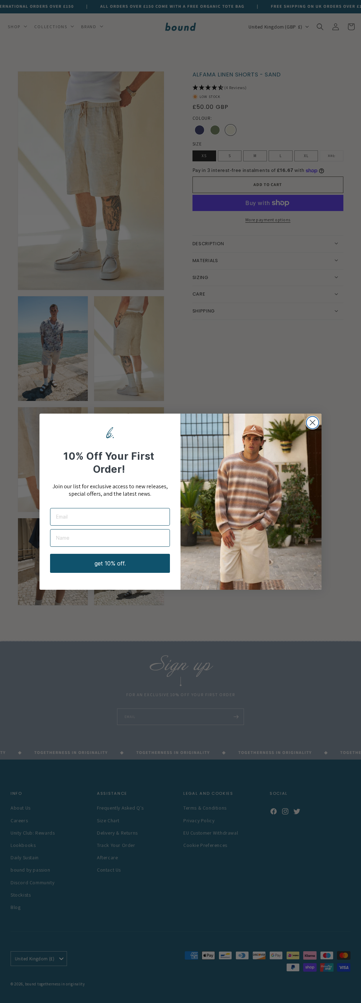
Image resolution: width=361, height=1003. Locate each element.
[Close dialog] (312, 422)
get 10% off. (110, 563)
